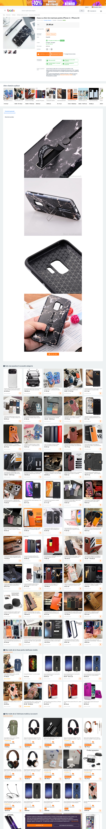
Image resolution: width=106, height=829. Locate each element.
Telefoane (14, 14)
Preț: (38, 24)
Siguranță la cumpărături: (39, 60)
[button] (5, 10)
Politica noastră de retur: (40, 69)
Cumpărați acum (43, 54)
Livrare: (38, 42)
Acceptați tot (39, 825)
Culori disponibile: (40, 29)
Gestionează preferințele (66, 825)
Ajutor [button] (86, 7)
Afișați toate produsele (8, 652)
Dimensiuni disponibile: (39, 34)
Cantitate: (39, 49)
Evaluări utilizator (47, 20)
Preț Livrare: (39, 46)
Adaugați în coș (56, 54)
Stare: (38, 37)
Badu (4, 14)
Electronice (8, 14)
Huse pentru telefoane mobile (34, 14)
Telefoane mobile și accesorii (22, 14)
